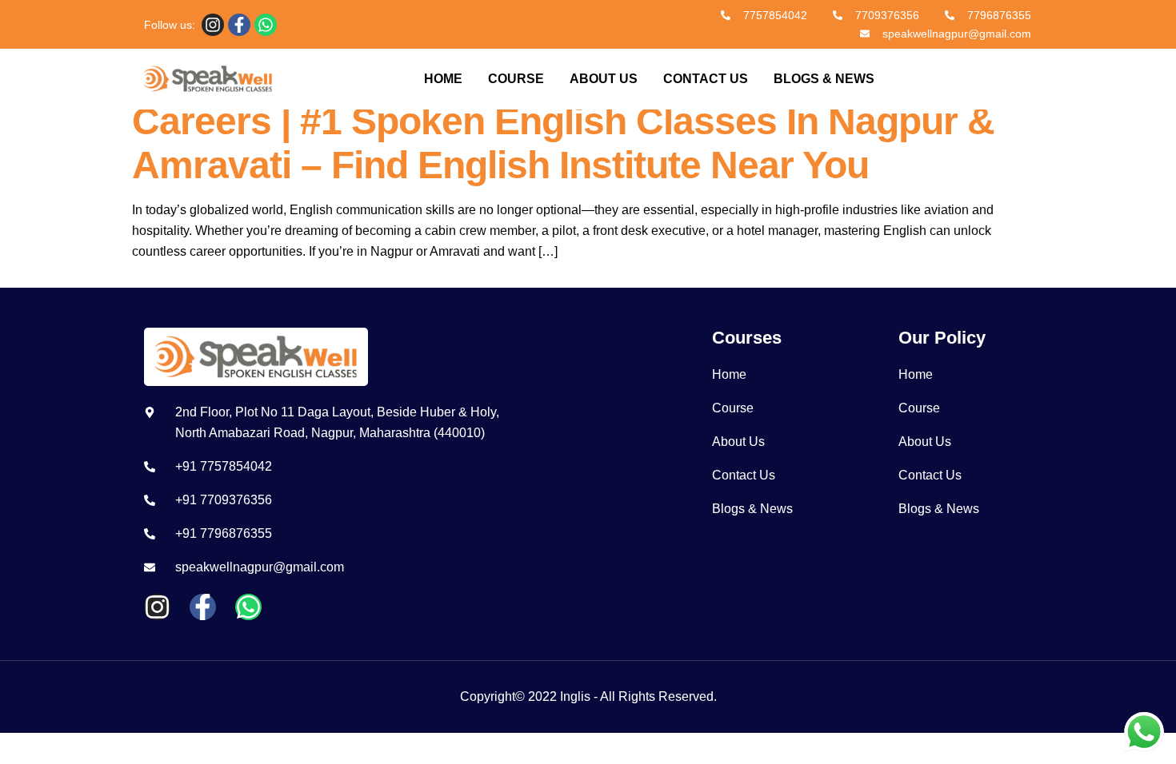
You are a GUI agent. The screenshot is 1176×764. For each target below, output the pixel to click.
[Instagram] (213, 25)
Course (516, 79)
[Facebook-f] (239, 25)
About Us (604, 79)
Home (443, 79)
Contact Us (705, 79)
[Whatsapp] (265, 25)
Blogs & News (824, 79)
